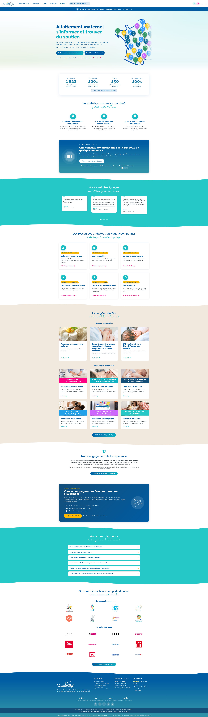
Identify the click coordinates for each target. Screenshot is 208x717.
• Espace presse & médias (101, 689)
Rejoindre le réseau (73, 516)
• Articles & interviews (139, 685)
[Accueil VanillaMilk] (66, 683)
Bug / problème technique (100, 715)
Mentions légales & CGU (63, 715)
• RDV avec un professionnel (122, 687)
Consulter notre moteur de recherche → (90, 58)
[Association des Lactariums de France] (92, 608)
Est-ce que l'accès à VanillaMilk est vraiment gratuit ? (85, 546)
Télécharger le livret (67, 266)
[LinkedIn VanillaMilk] (100, 704)
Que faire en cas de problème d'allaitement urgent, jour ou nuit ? (89, 568)
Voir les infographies (98, 266)
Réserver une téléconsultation (92, 161)
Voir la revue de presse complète (104, 664)
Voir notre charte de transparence (105, 90)
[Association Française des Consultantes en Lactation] (139, 608)
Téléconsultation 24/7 (96, 53)
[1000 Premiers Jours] (69, 608)
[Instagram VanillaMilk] (95, 704)
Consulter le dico (128, 266)
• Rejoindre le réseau (100, 685)
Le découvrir (126, 9)
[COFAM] (115, 608)
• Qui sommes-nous (99, 681)
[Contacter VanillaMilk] (112, 704)
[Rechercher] (201, 3)
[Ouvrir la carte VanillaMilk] (194, 3)
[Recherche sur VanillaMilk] (108, 704)
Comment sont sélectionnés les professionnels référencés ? (88, 563)
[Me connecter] (205, 3)
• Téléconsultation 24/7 (120, 685)
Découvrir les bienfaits (68, 295)
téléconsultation (107, 711)
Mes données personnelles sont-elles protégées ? (85, 557)
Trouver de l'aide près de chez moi (71, 53)
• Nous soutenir (98, 687)
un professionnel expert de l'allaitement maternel (119, 709)
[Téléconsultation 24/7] (198, 3)
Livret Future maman (140, 682)
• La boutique (137, 689)
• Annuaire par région (120, 683)
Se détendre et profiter (130, 295)
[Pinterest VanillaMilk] (104, 704)
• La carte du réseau (120, 681)
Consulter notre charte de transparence (104, 473)
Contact (89, 715)
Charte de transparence (78, 715)
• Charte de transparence (101, 683)
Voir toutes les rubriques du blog (104, 435)
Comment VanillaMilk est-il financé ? (80, 552)
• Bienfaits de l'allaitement (141, 687)
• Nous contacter (119, 689)
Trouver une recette (98, 295)
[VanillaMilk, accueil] (8, 4)
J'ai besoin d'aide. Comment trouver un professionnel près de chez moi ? (91, 573)
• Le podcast (137, 690)
